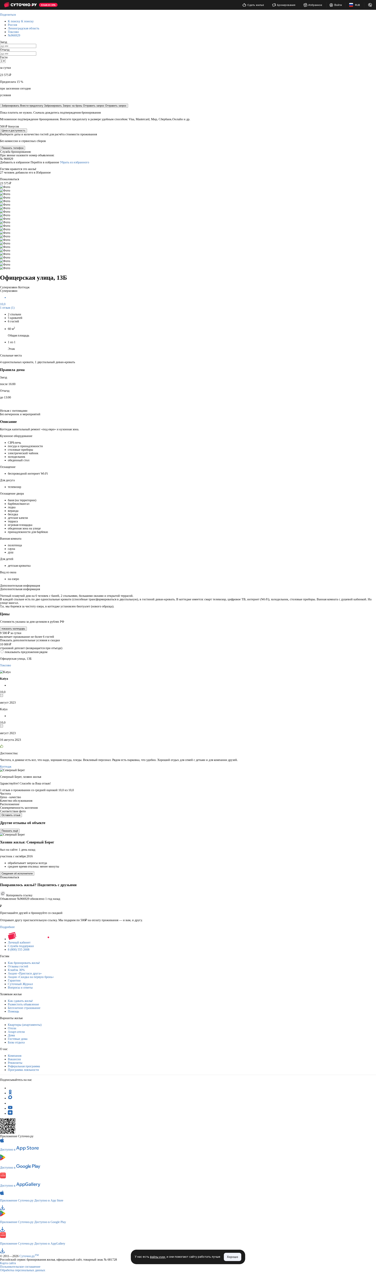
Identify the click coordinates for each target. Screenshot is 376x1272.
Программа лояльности (23, 1069)
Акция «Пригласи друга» (25, 973)
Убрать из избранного (74, 162)
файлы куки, (158, 1257)
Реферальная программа (24, 1066)
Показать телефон (13, 148)
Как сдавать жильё (20, 1000)
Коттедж (5, 766)
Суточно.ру (29, 1256)
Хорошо (232, 1256)
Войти (338, 4)
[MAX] (10, 1098)
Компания (14, 1055)
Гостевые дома (17, 1038)
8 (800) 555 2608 (18, 949)
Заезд (3, 42)
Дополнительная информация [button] (20, 585)
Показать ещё (10, 830)
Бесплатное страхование (24, 1008)
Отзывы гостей (18, 966)
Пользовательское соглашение (20, 1266)
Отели (12, 1028)
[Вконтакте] (10, 1103)
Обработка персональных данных (22, 1270)
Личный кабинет (19, 942)
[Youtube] (10, 1108)
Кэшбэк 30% (16, 970)
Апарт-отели (16, 1031)
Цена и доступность (13, 130)
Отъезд (4, 49)
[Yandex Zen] (10, 1113)
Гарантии (14, 980)
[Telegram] (10, 1088)
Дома (11, 1035)
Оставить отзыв (11, 815)
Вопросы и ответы (20, 987)
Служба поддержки (21, 946)
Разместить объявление (23, 1004)
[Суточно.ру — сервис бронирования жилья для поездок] (20, 5)
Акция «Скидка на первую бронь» (31, 977)
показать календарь (13, 628)
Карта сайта (8, 1263)
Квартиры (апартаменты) (25, 1024)
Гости (4, 57)
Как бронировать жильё (24, 962)
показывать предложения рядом (26, 652)
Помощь (13, 1011)
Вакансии (14, 1059)
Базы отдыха (16, 1042)
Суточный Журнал (20, 984)
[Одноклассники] (10, 1093)
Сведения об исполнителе (17, 873)
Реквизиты (15, 1062)
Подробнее (7, 927)
